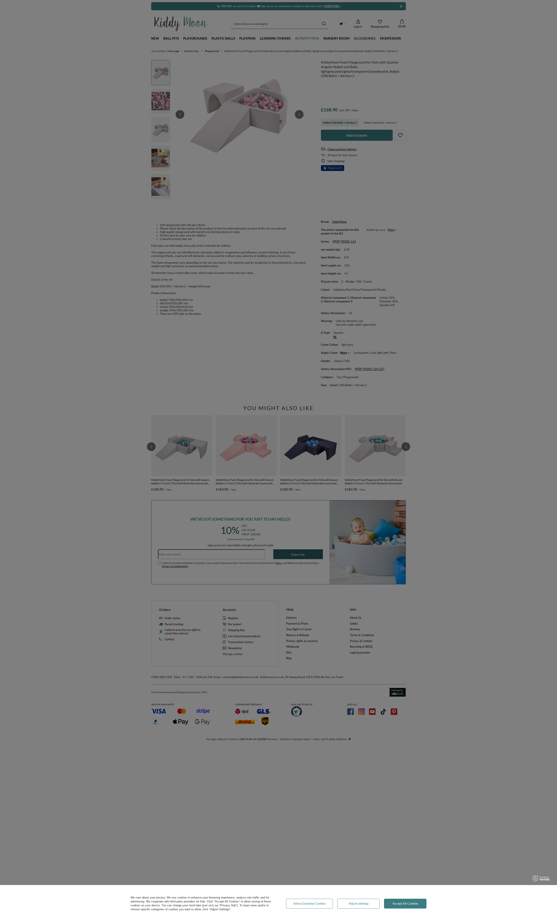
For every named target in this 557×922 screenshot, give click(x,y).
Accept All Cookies (405, 903)
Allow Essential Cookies (310, 903)
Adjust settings (359, 903)
